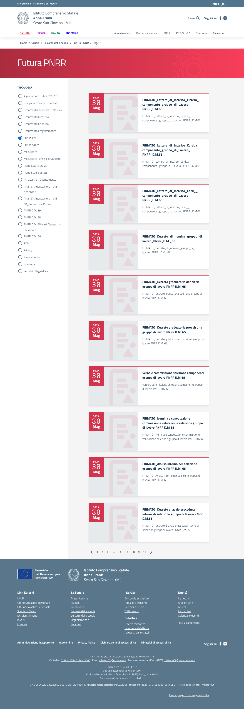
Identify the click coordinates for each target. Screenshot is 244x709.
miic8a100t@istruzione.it (112, 660)
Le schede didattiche (137, 628)
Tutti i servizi (132, 611)
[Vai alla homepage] (23, 18)
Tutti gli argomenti (189, 622)
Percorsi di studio (134, 607)
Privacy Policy (86, 642)
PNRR (166, 33)
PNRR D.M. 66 (32, 236)
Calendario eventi (188, 615)
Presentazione (79, 598)
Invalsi (21, 620)
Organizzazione (80, 620)
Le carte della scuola (83, 615)
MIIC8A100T (134, 670)
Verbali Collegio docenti (37, 271)
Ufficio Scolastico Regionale (33, 602)
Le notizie (184, 598)
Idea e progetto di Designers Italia (189, 695)
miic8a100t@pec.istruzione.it (179, 660)
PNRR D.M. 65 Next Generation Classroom (42, 224)
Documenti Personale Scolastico (43, 110)
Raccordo (218, 33)
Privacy (28, 250)
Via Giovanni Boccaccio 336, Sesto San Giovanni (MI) (127, 656)
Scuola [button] (25, 33)
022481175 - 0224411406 (75, 660)
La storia (76, 624)
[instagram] (225, 18)
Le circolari (184, 611)
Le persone (77, 607)
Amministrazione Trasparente (35, 642)
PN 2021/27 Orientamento (40, 179)
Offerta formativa (135, 624)
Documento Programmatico (40, 131)
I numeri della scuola (83, 611)
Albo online (66, 642)
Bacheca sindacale (146, 33)
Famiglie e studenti (136, 602)
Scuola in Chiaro (26, 611)
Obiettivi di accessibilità (156, 642)
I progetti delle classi (137, 632)
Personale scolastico (137, 598)
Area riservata (122, 33)
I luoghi (75, 602)
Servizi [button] (40, 33)
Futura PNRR (31, 138)
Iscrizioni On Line (27, 615)
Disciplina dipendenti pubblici (41, 103)
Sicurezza (201, 33)
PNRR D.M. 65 (32, 217)
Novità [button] (55, 33)
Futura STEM (31, 145)
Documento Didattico (36, 117)
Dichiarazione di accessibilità (118, 642)
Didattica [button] (72, 33)
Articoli (182, 607)
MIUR (20, 598)
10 (144, 552)
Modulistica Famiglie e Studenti (42, 159)
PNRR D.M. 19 (32, 210)
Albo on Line (185, 602)
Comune (22, 624)
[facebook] (220, 18)
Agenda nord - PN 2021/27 (40, 96)
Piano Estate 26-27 (35, 165)
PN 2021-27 (183, 33)
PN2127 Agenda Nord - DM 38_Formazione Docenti (40, 198)
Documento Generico (36, 124)
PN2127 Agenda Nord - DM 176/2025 (40, 186)
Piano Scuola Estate (36, 172)
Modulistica (30, 152)
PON (26, 243)
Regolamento (32, 257)
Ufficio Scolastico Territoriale (33, 607)
